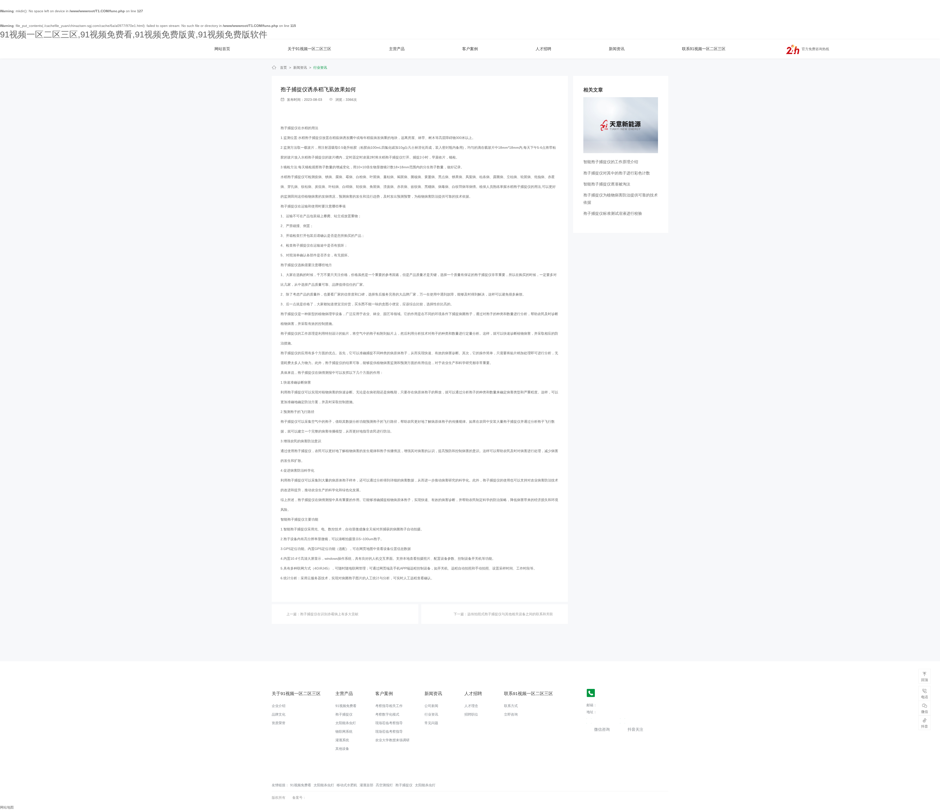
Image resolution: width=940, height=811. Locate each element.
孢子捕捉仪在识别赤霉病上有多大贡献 (329, 614)
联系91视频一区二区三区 (704, 49)
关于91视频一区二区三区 (309, 49)
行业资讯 (320, 67)
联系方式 (511, 706)
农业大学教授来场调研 (392, 740)
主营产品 (397, 49)
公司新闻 (431, 706)
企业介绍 (278, 706)
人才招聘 (543, 49)
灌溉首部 (366, 785)
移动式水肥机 (347, 785)
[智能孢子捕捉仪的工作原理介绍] (620, 125)
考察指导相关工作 (389, 706)
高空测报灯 (384, 785)
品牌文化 (278, 714)
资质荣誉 (278, 723)
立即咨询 (511, 714)
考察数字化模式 (387, 714)
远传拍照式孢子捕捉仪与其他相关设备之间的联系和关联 (510, 614)
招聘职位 (471, 714)
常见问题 (431, 723)
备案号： (299, 798)
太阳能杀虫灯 (345, 723)
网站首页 (222, 49)
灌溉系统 (342, 740)
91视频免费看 (345, 706)
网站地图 (7, 807)
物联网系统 (343, 731)
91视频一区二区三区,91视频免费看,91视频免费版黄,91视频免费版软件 (133, 34)
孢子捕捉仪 (289, 128)
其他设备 (342, 749)
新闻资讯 (616, 49)
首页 (283, 67)
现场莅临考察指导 (389, 723)
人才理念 (471, 706)
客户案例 (470, 49)
